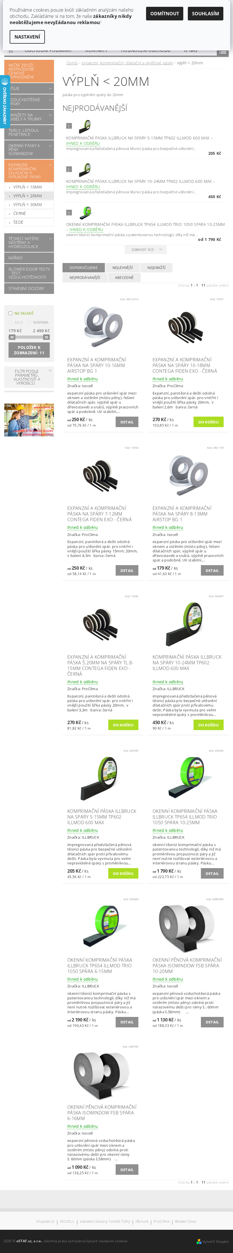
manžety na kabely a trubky (25, 117)
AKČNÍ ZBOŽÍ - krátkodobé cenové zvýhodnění (22, 71)
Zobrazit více (143, 249)
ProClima (162, 1222)
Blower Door (186, 1222)
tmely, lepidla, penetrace (24, 132)
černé (19, 213)
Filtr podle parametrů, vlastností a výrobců (27, 377)
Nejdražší (156, 267)
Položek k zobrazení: (29, 350)
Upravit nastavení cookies (107, 1241)
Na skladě (24, 313)
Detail (127, 422)
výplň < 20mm (27, 195)
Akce (18, 322)
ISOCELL (67, 1222)
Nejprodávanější (85, 277)
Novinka (41, 322)
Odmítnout (164, 13)
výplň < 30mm (27, 204)
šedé (18, 222)
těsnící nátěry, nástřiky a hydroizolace (24, 242)
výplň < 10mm (27, 187)
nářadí (16, 257)
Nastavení (27, 37)
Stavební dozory (26, 288)
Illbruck (142, 1222)
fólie (14, 88)
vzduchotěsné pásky (24, 101)
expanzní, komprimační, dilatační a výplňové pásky (25, 170)
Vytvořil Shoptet (216, 1241)
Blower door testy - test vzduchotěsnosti (29, 273)
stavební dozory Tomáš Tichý (105, 1222)
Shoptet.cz (45, 1222)
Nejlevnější (123, 267)
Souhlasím (205, 13)
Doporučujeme (84, 267)
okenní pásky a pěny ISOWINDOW (24, 149)
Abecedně (124, 277)
